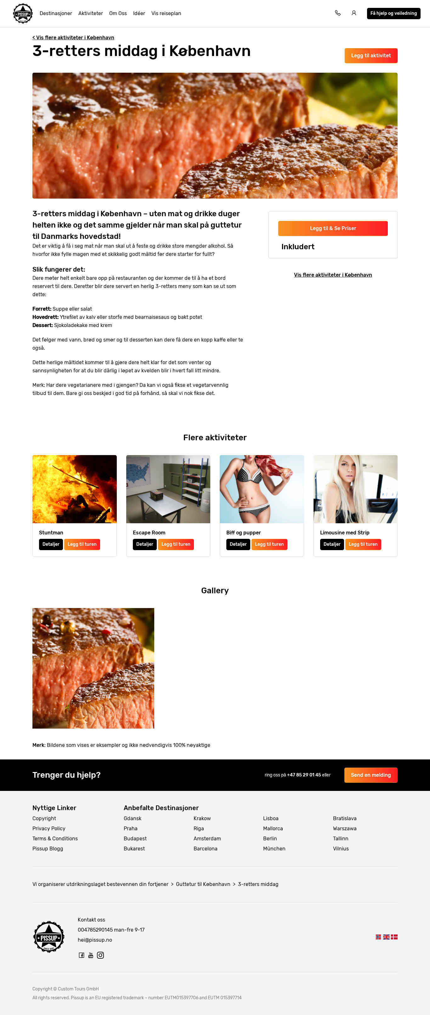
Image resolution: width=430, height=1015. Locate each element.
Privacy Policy (48, 829)
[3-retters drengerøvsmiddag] (394, 937)
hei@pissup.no (95, 940)
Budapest (135, 839)
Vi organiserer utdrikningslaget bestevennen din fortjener (100, 884)
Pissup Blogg (47, 849)
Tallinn (340, 839)
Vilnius (341, 849)
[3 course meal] (386, 937)
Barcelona (206, 849)
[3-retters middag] (378, 937)
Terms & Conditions (55, 839)
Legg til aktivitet (371, 56)
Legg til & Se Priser (333, 228)
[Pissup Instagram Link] (100, 955)
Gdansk (132, 818)
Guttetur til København (203, 884)
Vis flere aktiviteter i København (333, 275)
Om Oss (118, 13)
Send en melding (371, 775)
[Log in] (354, 14)
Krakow (202, 818)
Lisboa (271, 818)
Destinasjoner (56, 13)
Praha (131, 829)
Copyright (44, 818)
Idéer (139, 13)
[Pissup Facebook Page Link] (81, 955)
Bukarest (134, 849)
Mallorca (273, 829)
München (274, 849)
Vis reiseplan (166, 13)
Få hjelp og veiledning (394, 13)
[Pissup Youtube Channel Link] (91, 955)
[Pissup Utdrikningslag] (23, 13)
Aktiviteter (90, 13)
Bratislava (345, 818)
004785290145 (95, 930)
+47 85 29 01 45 (304, 775)
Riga (199, 829)
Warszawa (345, 829)
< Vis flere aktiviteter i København (73, 38)
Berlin (270, 839)
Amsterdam (207, 839)
